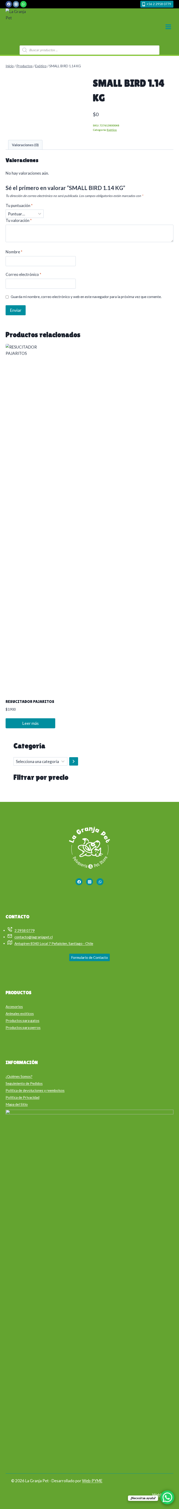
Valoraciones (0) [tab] (25, 145)
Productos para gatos (22, 1020)
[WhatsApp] (23, 4)
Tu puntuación (19, 205)
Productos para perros (23, 1027)
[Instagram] (16, 4)
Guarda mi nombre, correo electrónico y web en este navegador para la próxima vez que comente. (86, 297)
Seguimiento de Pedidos (24, 1083)
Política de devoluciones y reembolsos (35, 1090)
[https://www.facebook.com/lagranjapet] (79, 881)
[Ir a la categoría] (73, 761)
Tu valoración (19, 220)
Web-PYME (92, 1480)
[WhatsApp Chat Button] (167, 1497)
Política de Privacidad (22, 1097)
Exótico (112, 130)
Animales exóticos (20, 1013)
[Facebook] (9, 4)
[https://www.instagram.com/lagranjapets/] (89, 881)
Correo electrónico (23, 274)
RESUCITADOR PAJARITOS (30, 701)
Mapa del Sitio (17, 1104)
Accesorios (14, 1006)
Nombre (14, 251)
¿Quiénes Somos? (19, 1076)
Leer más (30, 723)
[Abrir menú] (168, 26)
